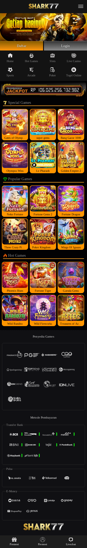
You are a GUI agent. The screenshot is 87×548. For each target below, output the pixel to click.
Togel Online (73, 75)
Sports (10, 75)
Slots (52, 61)
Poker (52, 75)
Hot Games (31, 61)
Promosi (14, 544)
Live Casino (74, 61)
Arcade (31, 75)
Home (10, 61)
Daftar (21, 46)
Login (65, 46)
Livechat (71, 544)
